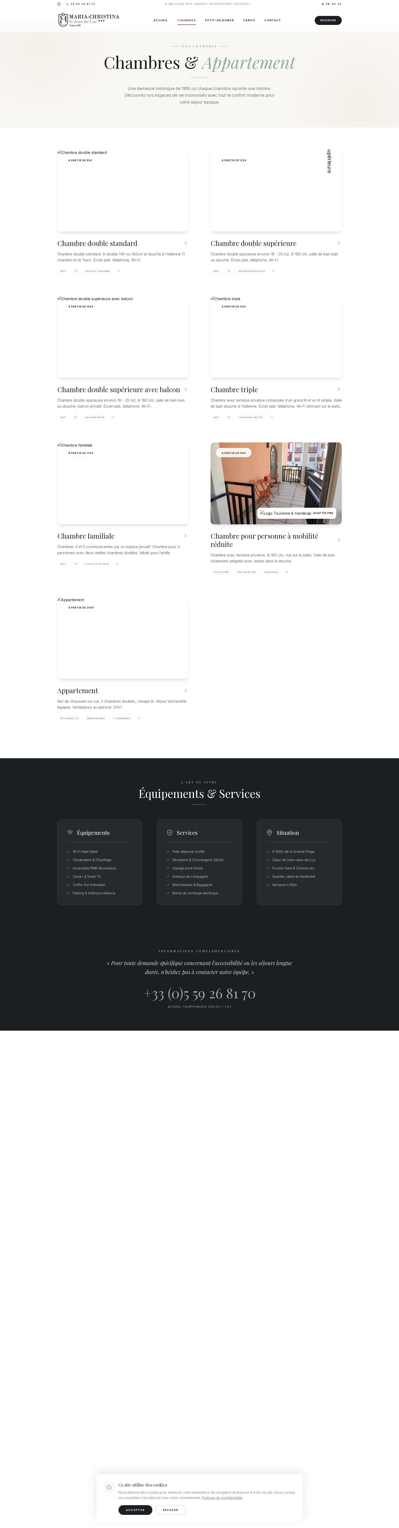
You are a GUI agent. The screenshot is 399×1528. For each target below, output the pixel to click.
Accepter (135, 1510)
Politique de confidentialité (222, 1498)
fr (328, 4)
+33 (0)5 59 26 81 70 (199, 993)
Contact (272, 20)
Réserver (328, 20)
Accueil (161, 20)
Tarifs (249, 20)
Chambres (186, 20)
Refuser (170, 1510)
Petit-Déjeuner (219, 20)
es (340, 4)
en (334, 4)
